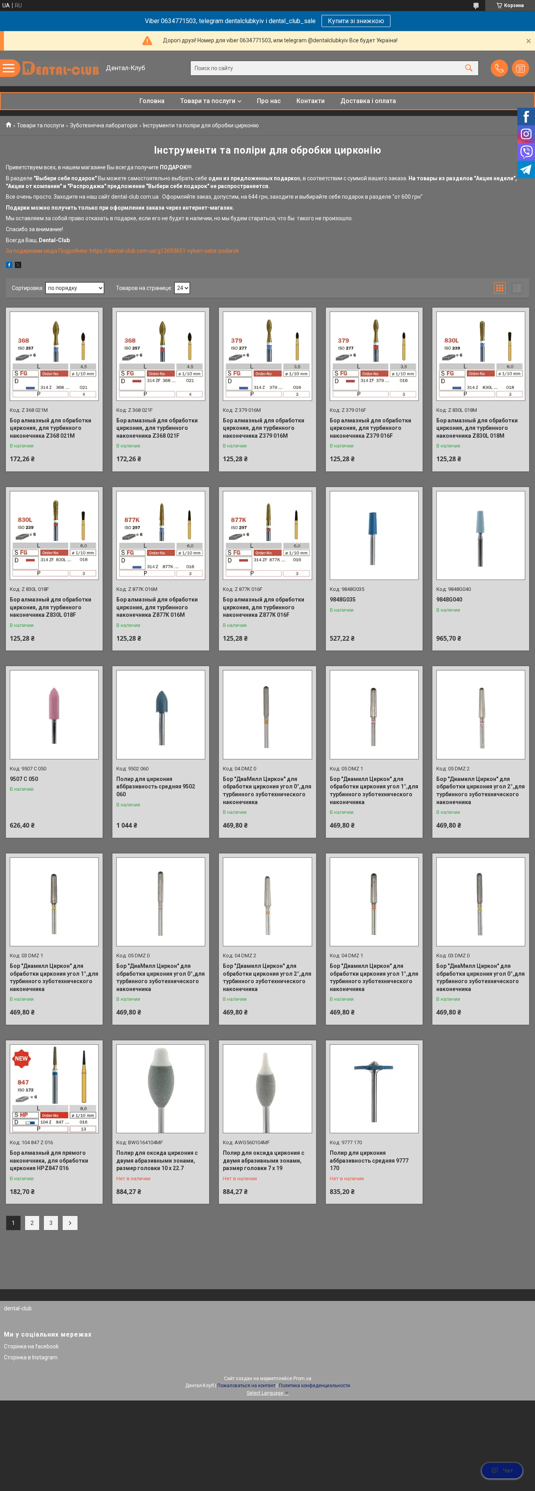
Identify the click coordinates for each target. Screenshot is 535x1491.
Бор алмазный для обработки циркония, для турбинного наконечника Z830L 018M (477, 428)
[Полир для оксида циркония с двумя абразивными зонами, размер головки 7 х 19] (267, 1088)
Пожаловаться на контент (246, 1385)
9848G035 (343, 599)
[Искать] (468, 68)
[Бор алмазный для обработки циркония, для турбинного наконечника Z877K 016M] (160, 535)
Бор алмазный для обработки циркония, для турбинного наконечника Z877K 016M (157, 607)
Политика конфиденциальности (314, 1385)
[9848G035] (374, 535)
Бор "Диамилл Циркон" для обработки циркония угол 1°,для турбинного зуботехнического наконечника (374, 790)
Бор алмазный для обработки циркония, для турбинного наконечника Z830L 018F (50, 607)
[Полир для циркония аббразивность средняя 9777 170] (374, 1088)
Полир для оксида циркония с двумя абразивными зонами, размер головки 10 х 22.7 (157, 1160)
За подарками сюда (32, 251)
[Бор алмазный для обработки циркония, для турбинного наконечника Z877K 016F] (267, 535)
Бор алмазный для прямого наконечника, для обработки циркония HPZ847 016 (49, 1160)
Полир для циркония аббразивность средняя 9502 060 (155, 786)
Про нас (269, 101)
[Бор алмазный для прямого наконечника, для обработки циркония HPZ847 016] (54, 1088)
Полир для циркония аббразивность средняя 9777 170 (369, 1160)
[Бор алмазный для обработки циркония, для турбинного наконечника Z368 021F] (160, 356)
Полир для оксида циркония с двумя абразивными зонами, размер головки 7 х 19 (263, 1160)
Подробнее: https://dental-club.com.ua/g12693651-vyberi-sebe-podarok (148, 251)
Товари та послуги (207, 101)
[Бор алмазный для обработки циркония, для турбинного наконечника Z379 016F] (374, 356)
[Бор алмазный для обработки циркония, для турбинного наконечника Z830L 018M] (480, 356)
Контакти (310, 101)
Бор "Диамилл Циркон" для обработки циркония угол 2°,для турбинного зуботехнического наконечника (480, 790)
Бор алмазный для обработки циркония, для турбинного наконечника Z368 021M (50, 428)
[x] (18, 266)
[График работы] (520, 68)
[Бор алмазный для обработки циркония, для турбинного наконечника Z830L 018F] (54, 535)
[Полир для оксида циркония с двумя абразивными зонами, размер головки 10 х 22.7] (160, 1088)
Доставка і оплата (368, 101)
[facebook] (9, 266)
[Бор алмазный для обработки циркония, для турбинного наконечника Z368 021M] (54, 356)
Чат (508, 1470)
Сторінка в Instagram (31, 1357)
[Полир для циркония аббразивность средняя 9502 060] (160, 714)
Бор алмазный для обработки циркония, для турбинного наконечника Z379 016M (263, 428)
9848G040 (449, 599)
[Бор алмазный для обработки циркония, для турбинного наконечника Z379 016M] (267, 356)
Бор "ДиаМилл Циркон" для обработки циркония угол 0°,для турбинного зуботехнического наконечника (267, 790)
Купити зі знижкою (356, 21)
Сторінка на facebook (31, 1346)
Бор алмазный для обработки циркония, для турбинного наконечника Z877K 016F (263, 607)
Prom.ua (302, 1378)
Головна (151, 101)
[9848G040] (480, 535)
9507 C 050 (24, 779)
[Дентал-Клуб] (61, 68)
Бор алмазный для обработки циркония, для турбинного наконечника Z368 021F (157, 428)
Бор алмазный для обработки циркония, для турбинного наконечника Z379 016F (370, 428)
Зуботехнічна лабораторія (103, 125)
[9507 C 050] (54, 714)
